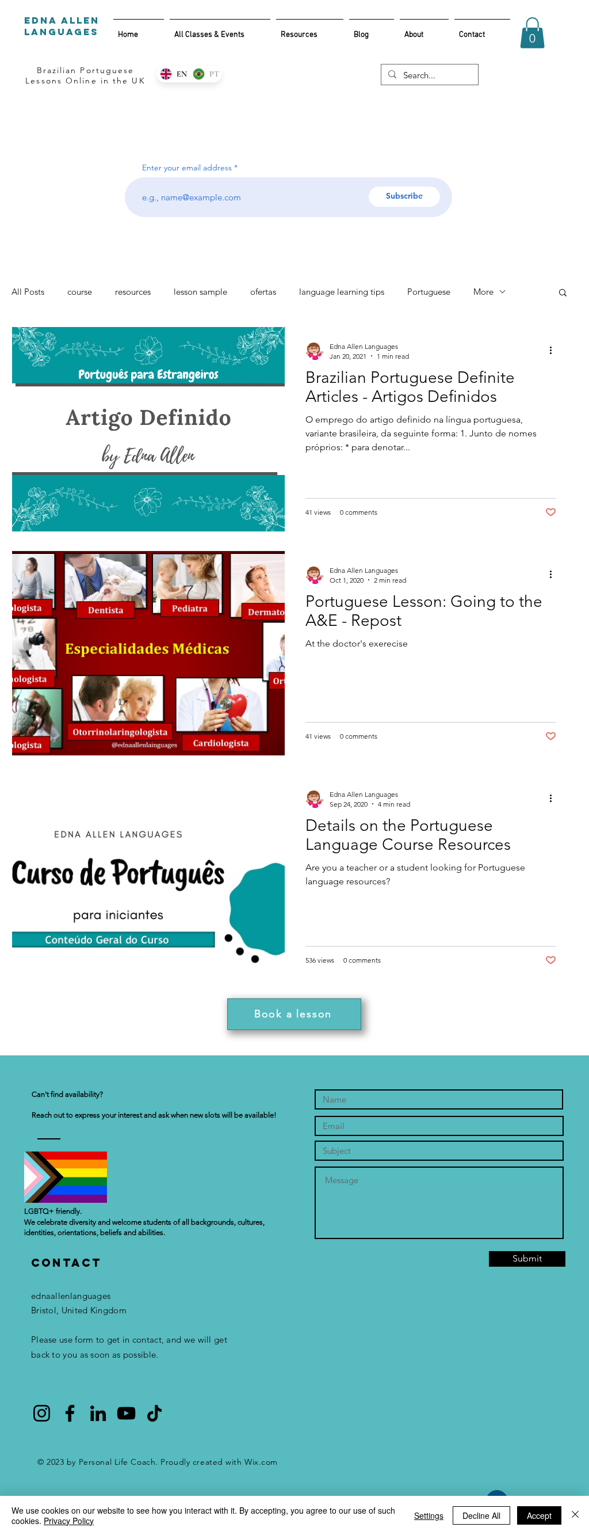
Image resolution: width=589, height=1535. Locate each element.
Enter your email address (187, 168)
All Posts (28, 291)
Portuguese (428, 291)
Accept (539, 1515)
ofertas (263, 291)
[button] (532, 32)
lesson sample (200, 291)
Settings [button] (428, 1515)
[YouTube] (126, 1413)
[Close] (575, 1515)
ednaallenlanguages (70, 1295)
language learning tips (341, 291)
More (483, 291)
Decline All (481, 1515)
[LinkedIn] (98, 1413)
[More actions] (554, 351)
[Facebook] (70, 1413)
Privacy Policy (69, 1520)
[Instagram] (41, 1413)
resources (133, 291)
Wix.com (261, 1462)
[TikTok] (154, 1413)
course (79, 291)
